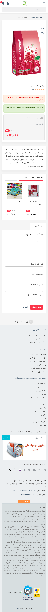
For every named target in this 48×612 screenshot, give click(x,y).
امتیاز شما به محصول (35, 295)
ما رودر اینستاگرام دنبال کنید (37, 335)
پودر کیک (43, 418)
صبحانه (44, 401)
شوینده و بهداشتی (40, 384)
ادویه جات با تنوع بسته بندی (36, 398)
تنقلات (44, 404)
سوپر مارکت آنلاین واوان (38, 358)
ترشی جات (42, 425)
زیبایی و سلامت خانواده (38, 368)
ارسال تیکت (24, 501)
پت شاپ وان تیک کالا (39, 372)
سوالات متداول (41, 339)
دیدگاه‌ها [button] (38, 226)
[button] (4, 3)
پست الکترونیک (37, 274)
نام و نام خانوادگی (36, 264)
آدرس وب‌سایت (37, 284)
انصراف (25, 307)
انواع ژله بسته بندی (39, 422)
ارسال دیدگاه (36, 307)
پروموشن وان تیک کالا (38, 354)
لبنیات (44, 394)
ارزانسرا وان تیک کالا (39, 365)
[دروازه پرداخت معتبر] (37, 592)
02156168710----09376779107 (24, 490)
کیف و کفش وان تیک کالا (37, 361)
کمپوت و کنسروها (40, 411)
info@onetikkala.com (27, 494)
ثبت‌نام (6, 437)
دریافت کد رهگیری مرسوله (37, 342)
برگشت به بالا (21, 321)
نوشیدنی (43, 408)
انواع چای (43, 415)
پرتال (17, 609)
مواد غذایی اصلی (40, 391)
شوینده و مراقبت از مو (38, 387)
